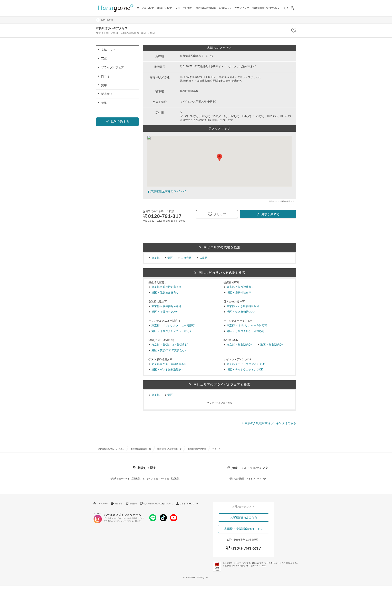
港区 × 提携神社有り (239, 292)
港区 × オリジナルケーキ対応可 (245, 331)
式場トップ (108, 49)
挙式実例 (106, 94)
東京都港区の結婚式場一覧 (169, 449)
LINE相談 (164, 478)
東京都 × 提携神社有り (240, 287)
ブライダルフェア (112, 67)
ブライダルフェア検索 (220, 403)
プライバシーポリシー (189, 504)
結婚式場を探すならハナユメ (111, 449)
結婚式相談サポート (120, 478)
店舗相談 (135, 478)
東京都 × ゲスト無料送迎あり (169, 364)
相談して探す (164, 8)
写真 (104, 58)
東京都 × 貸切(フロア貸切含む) (169, 344)
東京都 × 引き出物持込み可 (243, 306)
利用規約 (133, 504)
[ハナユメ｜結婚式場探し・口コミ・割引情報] (116, 8)
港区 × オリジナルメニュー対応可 (171, 331)
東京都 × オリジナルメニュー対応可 (173, 325)
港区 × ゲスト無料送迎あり (167, 369)
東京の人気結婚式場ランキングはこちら (270, 423)
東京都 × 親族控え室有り (166, 287)
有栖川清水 (107, 20)
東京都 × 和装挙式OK (239, 344)
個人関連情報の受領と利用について (158, 504)
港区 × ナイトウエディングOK (245, 369)
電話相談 (174, 478)
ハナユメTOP (102, 504)
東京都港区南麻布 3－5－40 (168, 191)
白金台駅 (186, 258)
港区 (170, 258)
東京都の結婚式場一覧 (141, 449)
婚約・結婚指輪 (236, 478)
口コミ (105, 76)
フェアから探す (183, 8)
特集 (104, 102)
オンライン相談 (150, 478)
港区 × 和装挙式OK (271, 344)
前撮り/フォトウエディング (234, 8)
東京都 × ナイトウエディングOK (246, 364)
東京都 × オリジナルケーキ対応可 (247, 325)
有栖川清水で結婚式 (197, 449)
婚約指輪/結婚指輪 (206, 8)
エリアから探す (145, 8)
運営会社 (118, 504)
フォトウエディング (256, 478)
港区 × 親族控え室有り (165, 292)
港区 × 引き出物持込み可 (241, 311)
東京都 (155, 258)
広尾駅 (203, 258)
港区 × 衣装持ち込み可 (165, 311)
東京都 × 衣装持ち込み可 (166, 306)
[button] (219, 157)
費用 (104, 85)
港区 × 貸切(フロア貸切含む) (168, 350)
